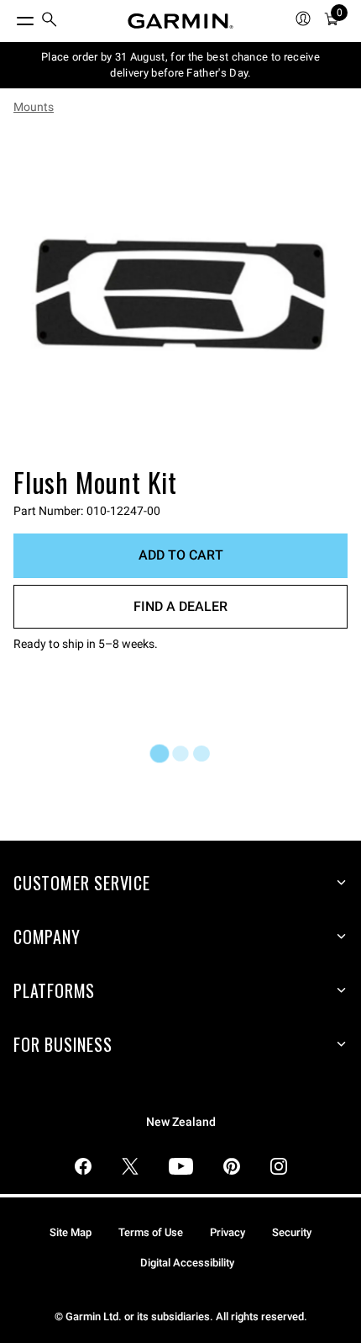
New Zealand (181, 1122)
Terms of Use (150, 1232)
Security (291, 1232)
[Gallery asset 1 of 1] (180, 293)
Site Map (71, 1232)
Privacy (227, 1232)
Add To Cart (181, 555)
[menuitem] (49, 21)
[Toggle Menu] (10, 17)
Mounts (33, 107)
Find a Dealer (180, 606)
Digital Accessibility (187, 1262)
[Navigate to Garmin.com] (180, 21)
